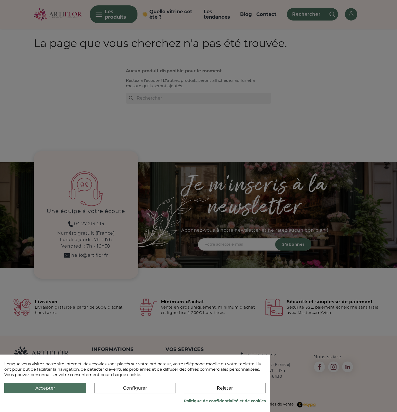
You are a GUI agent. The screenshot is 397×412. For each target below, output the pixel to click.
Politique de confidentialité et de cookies (225, 401)
